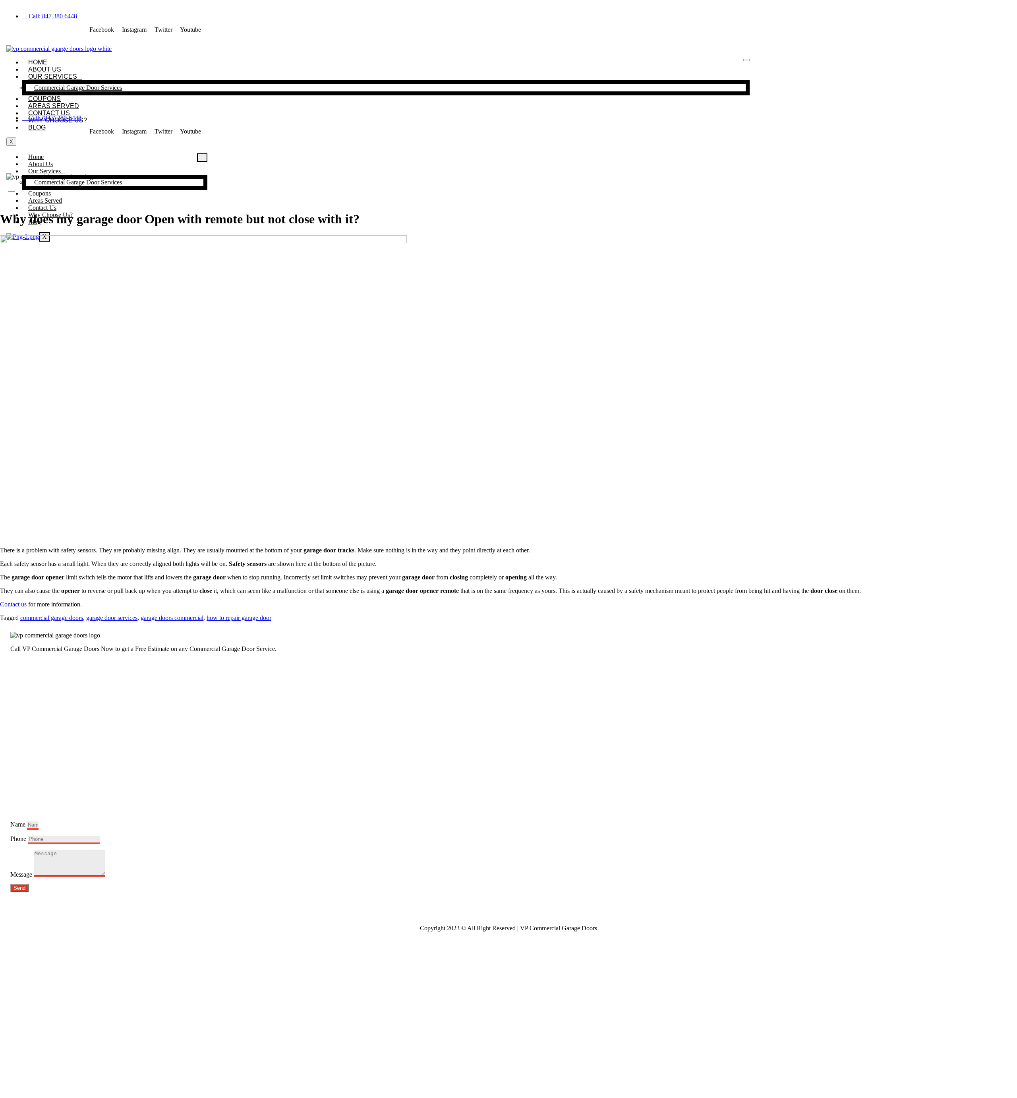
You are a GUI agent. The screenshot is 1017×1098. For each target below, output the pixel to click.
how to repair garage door (239, 617)
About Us (44, 69)
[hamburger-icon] (746, 60)
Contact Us (49, 113)
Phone (19, 838)
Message (22, 874)
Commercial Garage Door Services (78, 87)
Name (18, 824)
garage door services (111, 617)
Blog (37, 127)
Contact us (13, 604)
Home (37, 62)
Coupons (44, 98)
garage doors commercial (172, 617)
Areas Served (53, 106)
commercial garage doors (51, 617)
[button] (11, 87)
